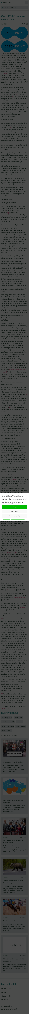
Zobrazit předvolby (14, 516)
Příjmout (14, 507)
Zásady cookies (6, 519)
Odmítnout (14, 511)
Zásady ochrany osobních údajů (18, 519)
